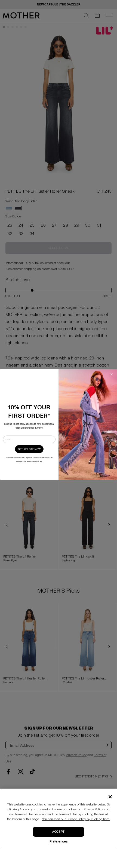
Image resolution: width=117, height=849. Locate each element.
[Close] (110, 797)
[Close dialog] (111, 374)
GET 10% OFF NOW (29, 449)
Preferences (59, 841)
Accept (58, 832)
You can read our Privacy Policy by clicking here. (76, 819)
